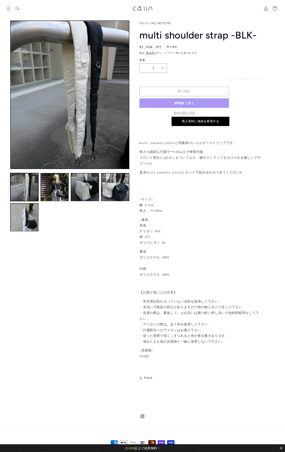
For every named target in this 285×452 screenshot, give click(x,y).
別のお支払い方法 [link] (184, 112)
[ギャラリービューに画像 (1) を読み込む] (24, 187)
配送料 (150, 53)
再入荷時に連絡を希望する (200, 121)
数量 (142, 60)
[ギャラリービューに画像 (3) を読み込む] (85, 187)
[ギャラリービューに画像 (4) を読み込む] (115, 187)
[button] (8, 8)
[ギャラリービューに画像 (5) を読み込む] (24, 217)
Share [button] (148, 377)
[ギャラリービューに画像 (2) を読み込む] (55, 187)
